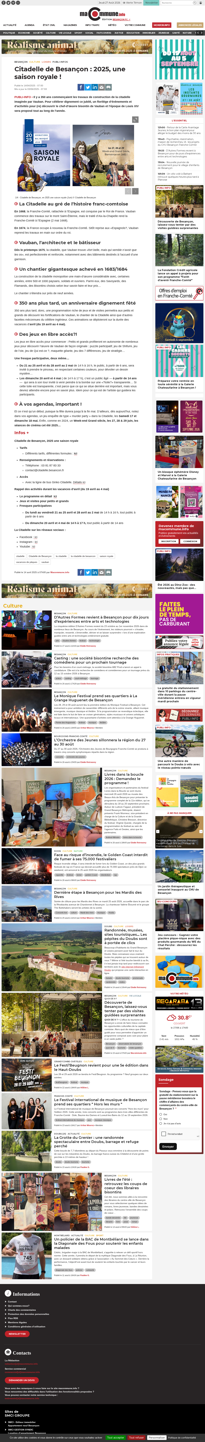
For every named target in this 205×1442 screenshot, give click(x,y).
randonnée (111, 982)
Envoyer (168, 1146)
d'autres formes (69, 641)
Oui (165, 1114)
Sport (99, 1235)
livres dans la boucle (132, 837)
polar (126, 1222)
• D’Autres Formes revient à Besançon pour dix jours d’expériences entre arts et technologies (179, 153)
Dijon (57, 851)
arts (57, 641)
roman (134, 1222)
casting (68, 678)
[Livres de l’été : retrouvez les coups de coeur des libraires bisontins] (52, 1187)
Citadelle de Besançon (40, 556)
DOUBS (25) (60, 1134)
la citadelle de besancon (83, 556)
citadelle (20, 556)
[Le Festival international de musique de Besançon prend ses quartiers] (27, 1107)
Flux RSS (13, 1318)
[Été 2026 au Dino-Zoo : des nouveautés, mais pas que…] (179, 564)
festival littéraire (113, 837)
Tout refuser (136, 1437)
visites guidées (135, 1048)
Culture (34, 61)
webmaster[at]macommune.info (22, 1398)
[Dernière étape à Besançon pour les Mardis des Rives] (27, 900)
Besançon (21, 61)
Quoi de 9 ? (110, 998)
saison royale (106, 556)
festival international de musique (70, 1120)
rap (115, 875)
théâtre (103, 722)
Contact (12, 1301)
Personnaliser (157, 1437)
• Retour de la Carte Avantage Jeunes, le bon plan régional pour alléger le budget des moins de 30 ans (179, 130)
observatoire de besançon (130, 1044)
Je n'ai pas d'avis (172, 1123)
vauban (45, 562)
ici (55, 496)
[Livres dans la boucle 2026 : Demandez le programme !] (52, 782)
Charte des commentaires (22, 1310)
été (125, 1218)
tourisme (121, 1048)
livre (118, 1222)
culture (74, 913)
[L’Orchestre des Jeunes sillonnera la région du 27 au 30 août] (27, 747)
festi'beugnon (61, 1082)
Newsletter (17, 1333)
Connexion (190, 541)
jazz (89, 1120)
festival (83, 641)
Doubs (108, 926)
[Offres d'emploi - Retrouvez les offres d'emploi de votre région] (179, 299)
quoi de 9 (110, 1048)
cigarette (59, 875)
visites (122, 982)
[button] (194, 2)
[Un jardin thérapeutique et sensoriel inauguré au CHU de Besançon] (179, 866)
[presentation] (128, 191)
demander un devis (22, 1380)
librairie (109, 1222)
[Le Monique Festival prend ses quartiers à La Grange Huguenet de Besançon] (27, 703)
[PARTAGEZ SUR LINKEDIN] (94, 87)
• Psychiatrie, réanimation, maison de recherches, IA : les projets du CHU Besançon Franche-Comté (178, 142)
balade (109, 978)
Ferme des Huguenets (65, 722)
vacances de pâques (26, 562)
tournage (94, 678)
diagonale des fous (64, 1270)
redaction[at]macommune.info (21, 1364)
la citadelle (61, 556)
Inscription (168, 541)
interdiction (105, 875)
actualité (74, 1134)
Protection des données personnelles (28, 1314)
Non (166, 1119)
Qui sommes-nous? (18, 1305)
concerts (59, 757)
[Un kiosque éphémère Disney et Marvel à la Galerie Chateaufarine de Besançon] (179, 452)
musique (92, 722)
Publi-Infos (60, 61)
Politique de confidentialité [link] (182, 1437)
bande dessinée (113, 1218)
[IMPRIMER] (108, 87)
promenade (138, 978)
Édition (107, 19)
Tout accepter (115, 1437)
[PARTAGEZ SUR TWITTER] (88, 87)
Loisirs (46, 61)
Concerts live (61, 913)
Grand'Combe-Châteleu (68, 1061)
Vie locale (135, 996)
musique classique (103, 1120)
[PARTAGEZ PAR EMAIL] (101, 87)
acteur (58, 678)
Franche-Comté (63, 1096)
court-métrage (81, 678)
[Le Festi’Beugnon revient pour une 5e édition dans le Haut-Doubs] (27, 1073)
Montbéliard (62, 1235)
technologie (94, 641)
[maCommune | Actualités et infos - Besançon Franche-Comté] (102, 14)
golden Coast (91, 875)
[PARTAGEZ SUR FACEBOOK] (81, 87)
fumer (79, 875)
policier (79, 1270)
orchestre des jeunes (76, 757)
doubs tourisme (122, 978)
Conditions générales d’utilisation (26, 1326)
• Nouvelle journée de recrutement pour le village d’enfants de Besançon (178, 165)
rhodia (111, 913)
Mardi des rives (87, 913)
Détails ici (79, 482)
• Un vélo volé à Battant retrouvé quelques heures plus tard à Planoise (178, 176)
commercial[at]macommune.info (22, 1372)
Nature (78, 851)
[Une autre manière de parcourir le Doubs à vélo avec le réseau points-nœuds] (179, 741)
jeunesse (134, 1218)
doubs (58, 1162)
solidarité (90, 1270)
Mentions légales (17, 1322)
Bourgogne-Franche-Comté (70, 736)
